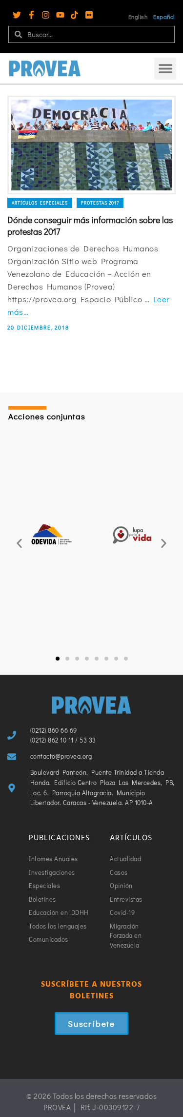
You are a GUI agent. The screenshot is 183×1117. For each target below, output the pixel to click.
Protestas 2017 (100, 203)
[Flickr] (89, 15)
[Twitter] (17, 15)
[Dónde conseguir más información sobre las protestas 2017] (91, 145)
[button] (165, 69)
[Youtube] (60, 15)
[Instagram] (45, 15)
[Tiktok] (74, 15)
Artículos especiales (40, 203)
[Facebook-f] (31, 15)
